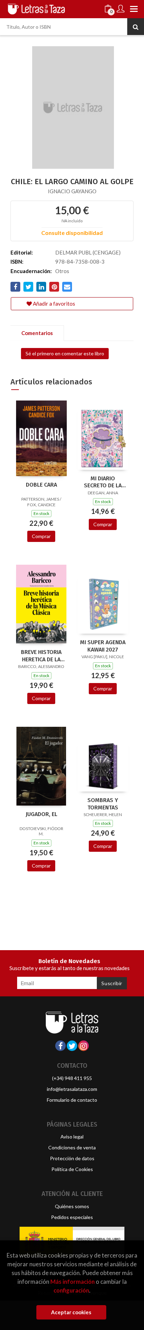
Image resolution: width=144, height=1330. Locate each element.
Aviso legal (72, 1137)
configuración (71, 1290)
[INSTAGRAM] (83, 1045)
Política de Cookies (72, 1169)
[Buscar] (135, 26)
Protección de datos (72, 1158)
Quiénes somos (72, 1206)
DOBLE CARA (41, 484)
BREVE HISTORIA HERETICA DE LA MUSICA (41, 656)
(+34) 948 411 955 (72, 1078)
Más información (72, 1281)
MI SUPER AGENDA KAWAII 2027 (102, 646)
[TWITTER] (72, 1045)
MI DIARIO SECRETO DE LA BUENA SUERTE (103, 482)
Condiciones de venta (72, 1147)
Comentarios (37, 333)
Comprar (41, 536)
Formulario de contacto (72, 1100)
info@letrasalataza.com (72, 1089)
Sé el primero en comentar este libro (65, 353)
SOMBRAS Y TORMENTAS (102, 804)
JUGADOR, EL (41, 814)
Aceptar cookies (71, 1312)
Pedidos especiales (72, 1217)
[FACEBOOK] (60, 1045)
